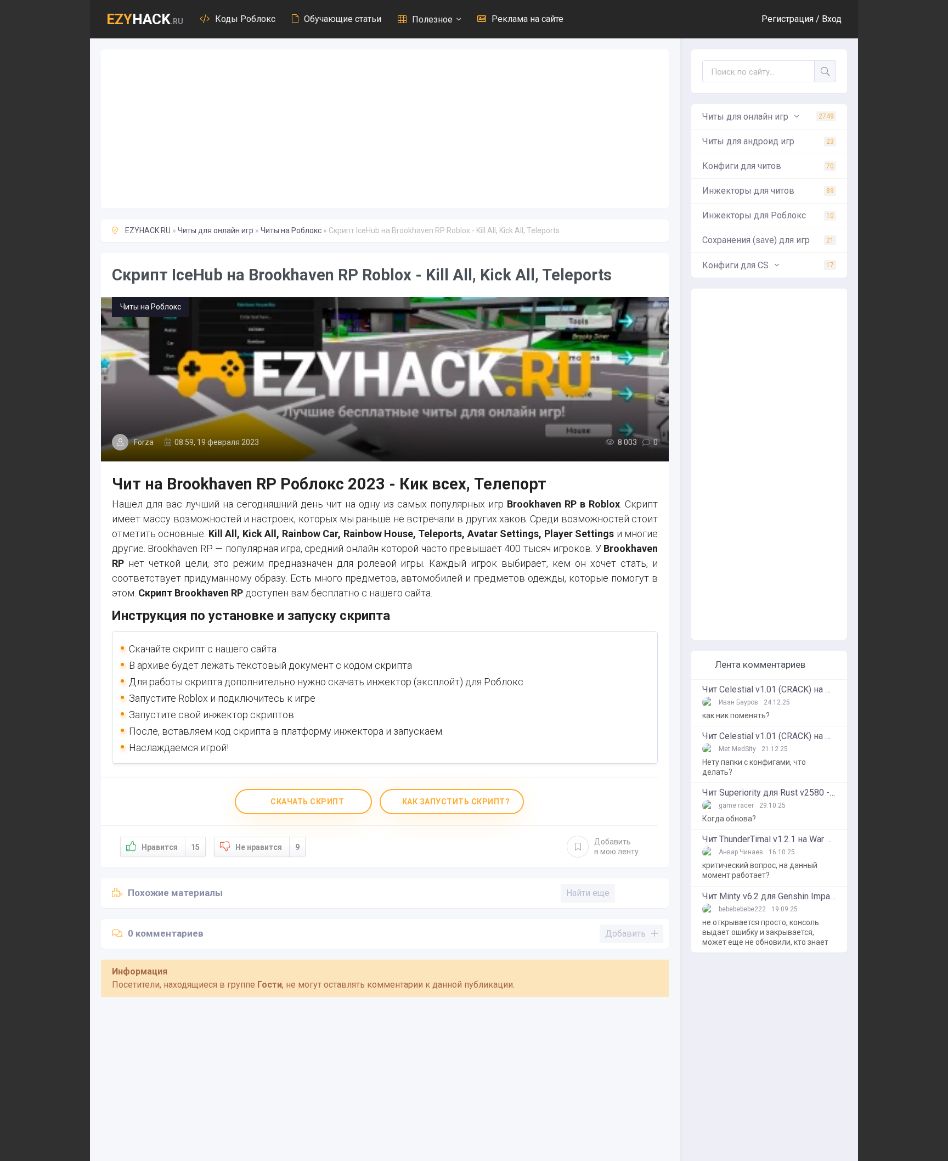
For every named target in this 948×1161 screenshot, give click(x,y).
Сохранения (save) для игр (768, 240)
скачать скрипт (307, 801)
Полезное (432, 19)
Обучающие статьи (342, 19)
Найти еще (588, 893)
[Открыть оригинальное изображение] (385, 379)
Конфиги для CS (768, 265)
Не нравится (267, 847)
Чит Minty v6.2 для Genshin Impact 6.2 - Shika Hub (769, 896)
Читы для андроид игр (768, 141)
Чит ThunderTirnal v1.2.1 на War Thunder (769, 839)
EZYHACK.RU (148, 230)
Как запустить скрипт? (455, 801)
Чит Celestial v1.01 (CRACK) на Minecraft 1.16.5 (769, 689)
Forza (144, 442)
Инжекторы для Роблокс (768, 215)
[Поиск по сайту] (825, 71)
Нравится (171, 847)
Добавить (616, 846)
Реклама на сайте (527, 19)
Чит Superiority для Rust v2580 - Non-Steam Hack (769, 792)
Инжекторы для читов (768, 190)
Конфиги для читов (768, 166)
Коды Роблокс (245, 19)
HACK (144, 19)
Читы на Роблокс (291, 230)
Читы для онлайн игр (215, 230)
